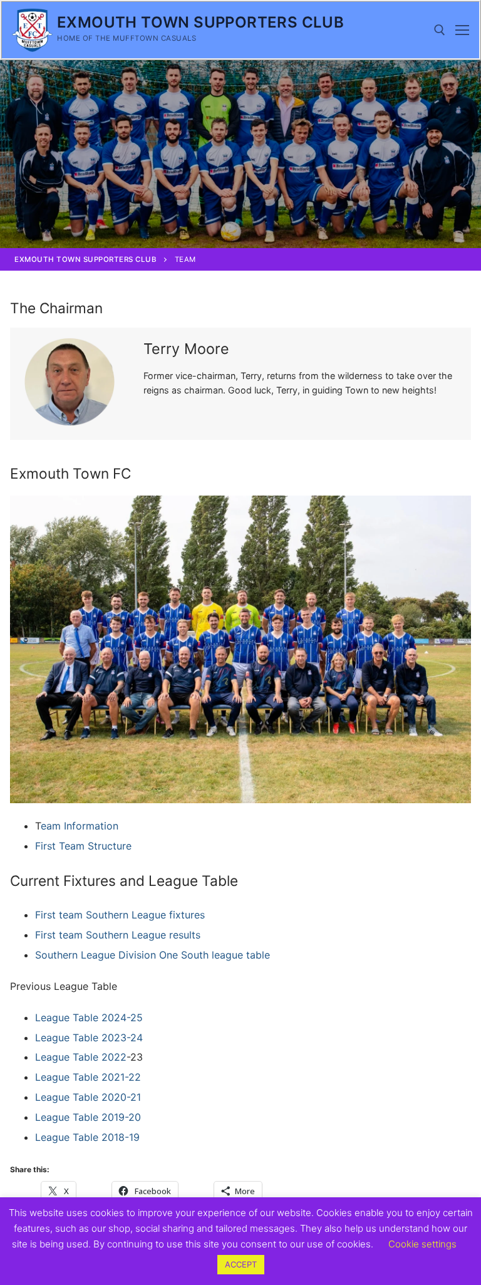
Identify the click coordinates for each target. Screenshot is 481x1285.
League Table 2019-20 (88, 1117)
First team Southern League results (117, 935)
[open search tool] (439, 30)
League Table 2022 (81, 1057)
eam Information (79, 825)
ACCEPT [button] (241, 1264)
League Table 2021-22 (88, 1077)
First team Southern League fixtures (120, 914)
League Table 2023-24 (89, 1037)
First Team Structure (83, 846)
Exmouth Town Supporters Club (200, 22)
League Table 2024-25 (89, 1017)
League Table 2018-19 (87, 1137)
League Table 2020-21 (88, 1097)
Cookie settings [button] (422, 1244)
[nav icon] (462, 30)
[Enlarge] (450, 517)
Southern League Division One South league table (152, 955)
